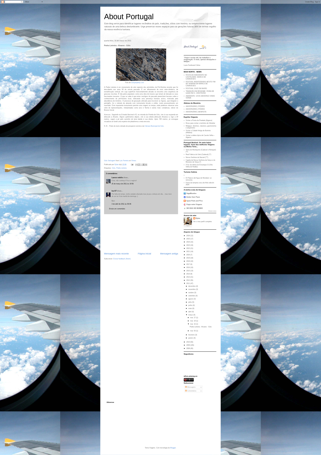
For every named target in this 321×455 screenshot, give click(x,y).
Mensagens (191, 387)
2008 (188, 348)
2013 (188, 277)
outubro (191, 292)
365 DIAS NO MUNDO (194, 208)
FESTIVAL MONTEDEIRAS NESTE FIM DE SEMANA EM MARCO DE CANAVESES (200, 84)
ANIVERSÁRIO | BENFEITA (196, 112)
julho (190, 302)
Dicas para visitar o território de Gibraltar (200, 123)
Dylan (198, 218)
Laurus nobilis (117, 177)
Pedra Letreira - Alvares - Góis (201, 327)
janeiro (191, 338)
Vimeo (133, 161)
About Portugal (129, 16)
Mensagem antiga (169, 253)
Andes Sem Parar (193, 197)
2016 (188, 267)
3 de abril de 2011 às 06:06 (121, 204)
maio (190, 308)
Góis (113, 168)
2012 (188, 280)
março (190, 315)
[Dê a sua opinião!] (139, 164)
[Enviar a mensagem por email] (136, 164)
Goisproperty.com (137, 82)
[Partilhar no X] (141, 164)
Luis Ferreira (124, 161)
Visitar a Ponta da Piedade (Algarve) (199, 120)
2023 (188, 245)
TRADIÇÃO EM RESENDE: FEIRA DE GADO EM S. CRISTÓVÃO (200, 92)
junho (190, 305)
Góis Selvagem (109, 161)
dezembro (192, 286)
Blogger (173, 448)
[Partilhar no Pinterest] (146, 164)
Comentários (191, 391)
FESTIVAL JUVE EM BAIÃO (196, 88)
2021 (188, 251)
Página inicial (144, 253)
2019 (188, 258)
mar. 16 (193, 324)
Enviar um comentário (117, 209)
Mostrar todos (212, 211)
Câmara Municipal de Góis (154, 126)
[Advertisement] (141, 233)
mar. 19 (193, 321)
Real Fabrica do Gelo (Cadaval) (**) (198, 154)
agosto (191, 299)
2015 (188, 271)
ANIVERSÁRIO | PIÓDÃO (195, 106)
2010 (188, 342)
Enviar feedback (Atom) (122, 259)
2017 (188, 264)
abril (190, 312)
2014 (188, 274)
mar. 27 (193, 318)
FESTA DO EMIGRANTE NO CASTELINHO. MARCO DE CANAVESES (196, 77)
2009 (188, 345)
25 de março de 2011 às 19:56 (123, 184)
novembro (192, 289)
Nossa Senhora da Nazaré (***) (197, 157)
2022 (188, 248)
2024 (188, 242)
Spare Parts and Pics (194, 201)
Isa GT (114, 191)
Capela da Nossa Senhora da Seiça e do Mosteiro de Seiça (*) (200, 161)
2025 (188, 239)
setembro (192, 296)
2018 (188, 261)
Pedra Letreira (121, 168)
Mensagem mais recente (116, 253)
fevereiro (191, 335)
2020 (188, 255)
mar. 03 (193, 331)
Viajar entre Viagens (194, 204)
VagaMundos (191, 193)
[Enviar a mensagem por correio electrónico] (132, 164)
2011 (188, 283)
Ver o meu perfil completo (202, 221)
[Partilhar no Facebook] (143, 164)
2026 (188, 236)
